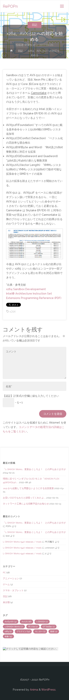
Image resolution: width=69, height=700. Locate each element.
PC (4, 572)
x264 (13, 311)
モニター (40, 631)
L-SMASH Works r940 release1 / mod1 (22, 541)
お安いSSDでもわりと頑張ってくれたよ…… (24, 497)
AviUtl (26, 621)
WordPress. (48, 689)
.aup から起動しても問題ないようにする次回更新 (28, 488)
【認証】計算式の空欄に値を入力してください (31, 395)
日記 (34, 24)
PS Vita (33, 626)
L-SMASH (42, 621)
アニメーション (11, 578)
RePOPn (10, 6)
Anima (33, 689)
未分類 (6, 602)
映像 (8, 636)
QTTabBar (49, 626)
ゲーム (6, 584)
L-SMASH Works (14, 626)
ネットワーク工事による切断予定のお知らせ (26, 503)
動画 (53, 631)
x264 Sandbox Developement (26, 289)
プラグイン (23, 631)
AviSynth (10, 621)
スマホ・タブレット (13, 590)
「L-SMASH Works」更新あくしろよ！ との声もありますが (34, 469)
